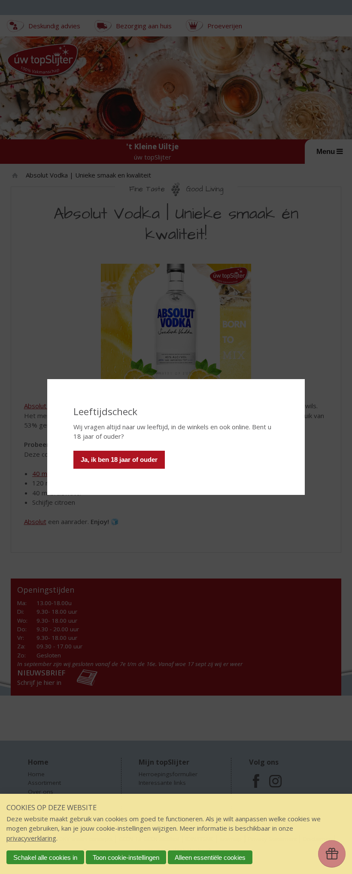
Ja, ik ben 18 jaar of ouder (119, 459)
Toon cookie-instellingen (126, 857)
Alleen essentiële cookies (210, 857)
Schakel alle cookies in (45, 857)
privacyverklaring (31, 838)
